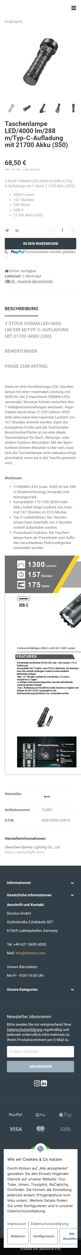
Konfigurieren (43, 1236)
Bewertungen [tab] (21, 351)
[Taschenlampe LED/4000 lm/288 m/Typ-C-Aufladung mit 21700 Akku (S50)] (40, 63)
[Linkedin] (44, 1083)
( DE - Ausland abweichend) (29, 281)
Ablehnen (18, 1236)
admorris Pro (50, 1249)
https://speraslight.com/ (25, 852)
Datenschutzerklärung (49, 1224)
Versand (34, 169)
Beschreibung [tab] (21, 308)
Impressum (16, 1224)
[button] (40, 882)
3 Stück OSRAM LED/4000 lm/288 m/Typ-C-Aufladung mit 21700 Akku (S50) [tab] (37, 330)
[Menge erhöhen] (72, 230)
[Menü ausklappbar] (74, 7)
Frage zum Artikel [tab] (26, 366)
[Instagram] (37, 1083)
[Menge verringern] (52, 230)
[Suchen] (66, 7)
